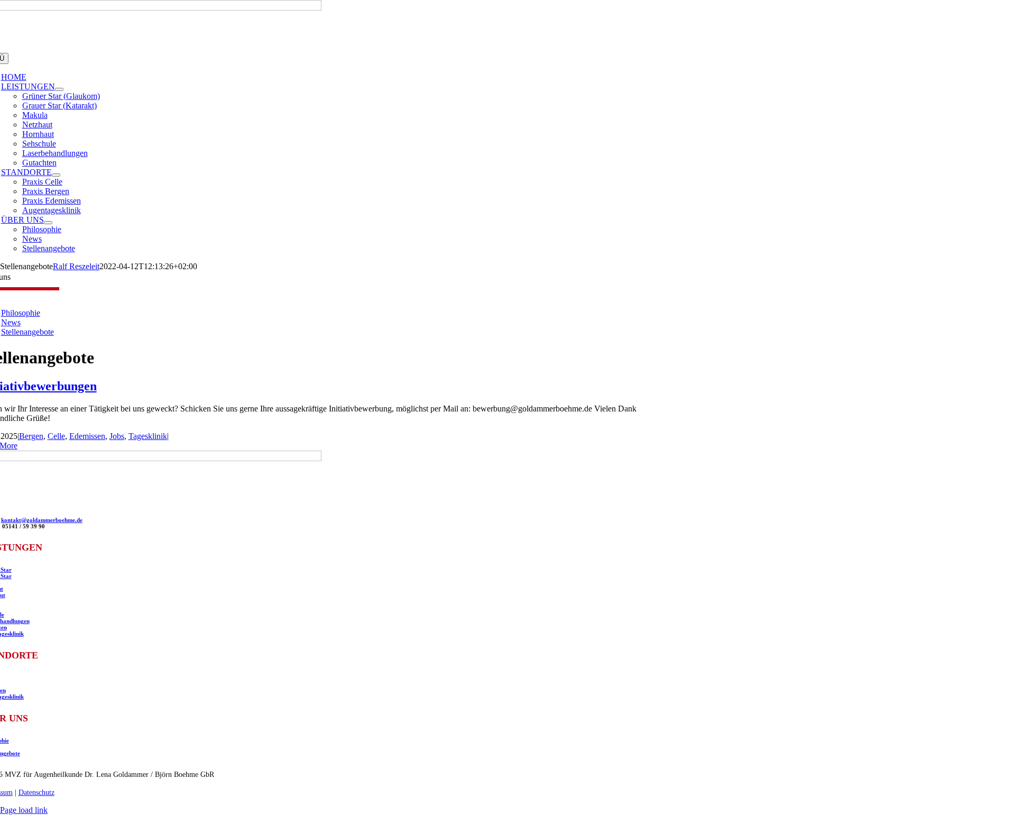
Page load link (24, 809)
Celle (56, 436)
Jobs (116, 436)
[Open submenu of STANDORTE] (56, 175)
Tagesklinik (147, 436)
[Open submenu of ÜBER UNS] (48, 222)
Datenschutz (36, 792)
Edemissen (87, 436)
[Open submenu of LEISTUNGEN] (59, 89)
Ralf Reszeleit (76, 266)
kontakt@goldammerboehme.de (41, 520)
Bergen (31, 436)
